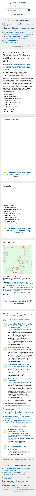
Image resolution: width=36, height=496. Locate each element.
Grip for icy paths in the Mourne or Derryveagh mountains (19, 413)
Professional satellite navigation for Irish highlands (17, 37)
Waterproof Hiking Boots (14, 481)
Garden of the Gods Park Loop (18, 347)
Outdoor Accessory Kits (13, 24)
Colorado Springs (12, 331)
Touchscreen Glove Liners (15, 404)
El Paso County (26, 329)
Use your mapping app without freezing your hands (19, 404)
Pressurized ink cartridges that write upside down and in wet (18, 417)
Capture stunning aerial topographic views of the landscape (19, 33)
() (18, 283)
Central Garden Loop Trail (17, 446)
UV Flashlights (10, 41)
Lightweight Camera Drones (15, 32)
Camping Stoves (11, 28)
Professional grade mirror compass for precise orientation (18, 421)
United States (11, 329)
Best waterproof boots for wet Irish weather (16, 482)
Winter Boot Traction (13, 412)
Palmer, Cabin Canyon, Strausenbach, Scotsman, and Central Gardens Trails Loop (18, 431)
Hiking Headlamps (12, 408)
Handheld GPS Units (12, 36)
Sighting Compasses (13, 420)
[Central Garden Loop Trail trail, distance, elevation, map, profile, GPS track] (5, 450)
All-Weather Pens (12, 416)
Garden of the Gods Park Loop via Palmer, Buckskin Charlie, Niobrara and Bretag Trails (20, 326)
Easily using (19, 174)
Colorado (18, 329)
